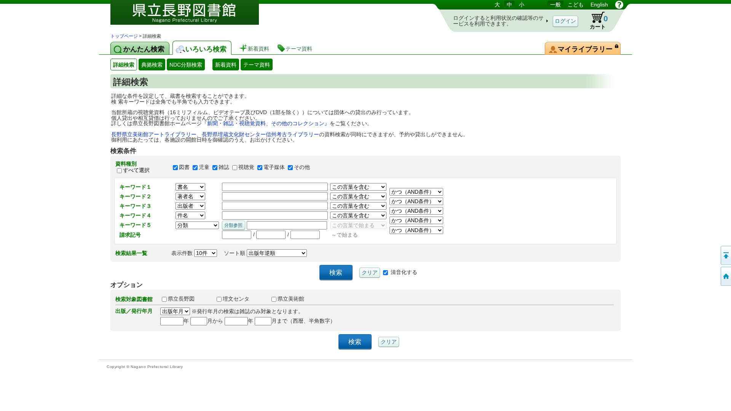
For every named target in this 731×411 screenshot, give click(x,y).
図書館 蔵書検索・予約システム (190, 16)
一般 (555, 5)
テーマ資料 (256, 65)
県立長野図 (181, 299)
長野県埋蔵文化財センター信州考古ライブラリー (260, 134)
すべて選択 (136, 170)
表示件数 (182, 253)
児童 (204, 167)
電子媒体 (274, 167)
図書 (184, 167)
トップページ (124, 36)
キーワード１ (136, 187)
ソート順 (235, 253)
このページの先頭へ (725, 255)
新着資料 (225, 65)
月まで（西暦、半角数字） (303, 321)
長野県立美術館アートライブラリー (153, 134)
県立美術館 (291, 299)
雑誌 (224, 167)
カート (599, 22)
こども (576, 5)
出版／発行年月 (134, 311)
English (599, 5)
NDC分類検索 (185, 65)
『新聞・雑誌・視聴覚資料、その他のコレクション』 (266, 123)
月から (215, 321)
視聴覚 (246, 167)
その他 (302, 167)
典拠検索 (152, 65)
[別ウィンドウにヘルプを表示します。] (619, 4)
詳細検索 (123, 65)
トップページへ (725, 276)
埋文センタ (236, 299)
